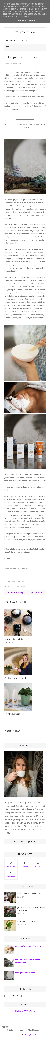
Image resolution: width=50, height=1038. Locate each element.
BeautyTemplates (31, 1035)
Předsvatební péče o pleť (16, 678)
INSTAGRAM (11, 866)
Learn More (21, 20)
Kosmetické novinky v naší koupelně (16, 640)
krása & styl (22, 587)
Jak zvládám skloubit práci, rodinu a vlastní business (31, 909)
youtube (38, 866)
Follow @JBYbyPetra (25, 1011)
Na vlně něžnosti (12, 713)
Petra (8, 63)
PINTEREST (11, 877)
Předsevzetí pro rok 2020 (27, 921)
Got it (32, 20)
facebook (24, 866)
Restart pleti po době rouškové (30, 893)
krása (13, 587)
